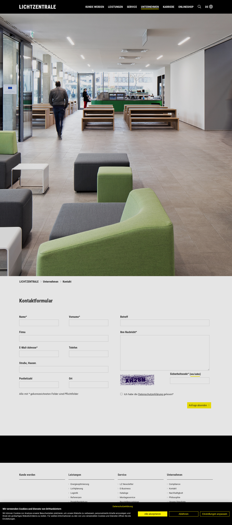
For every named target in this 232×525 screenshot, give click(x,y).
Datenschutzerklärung (123, 506)
